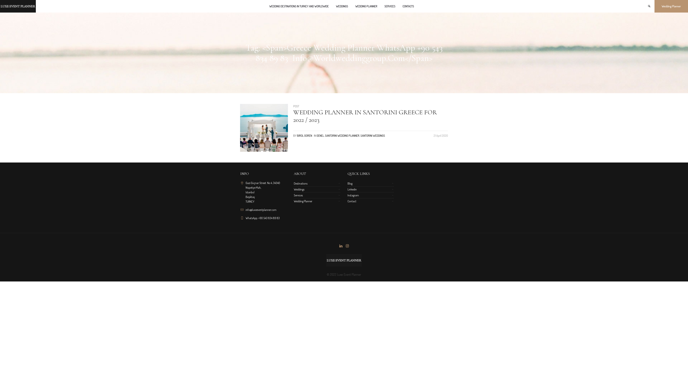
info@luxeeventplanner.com (261, 210)
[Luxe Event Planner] (344, 260)
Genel (320, 135)
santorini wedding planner (342, 135)
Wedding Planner (303, 201)
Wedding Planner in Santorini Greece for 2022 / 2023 (365, 116)
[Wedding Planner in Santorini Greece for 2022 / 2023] (264, 128)
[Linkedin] (340, 246)
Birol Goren (304, 135)
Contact (352, 201)
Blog (350, 183)
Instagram (353, 195)
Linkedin (352, 189)
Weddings (299, 189)
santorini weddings (372, 135)
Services (298, 195)
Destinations (300, 183)
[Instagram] (347, 246)
